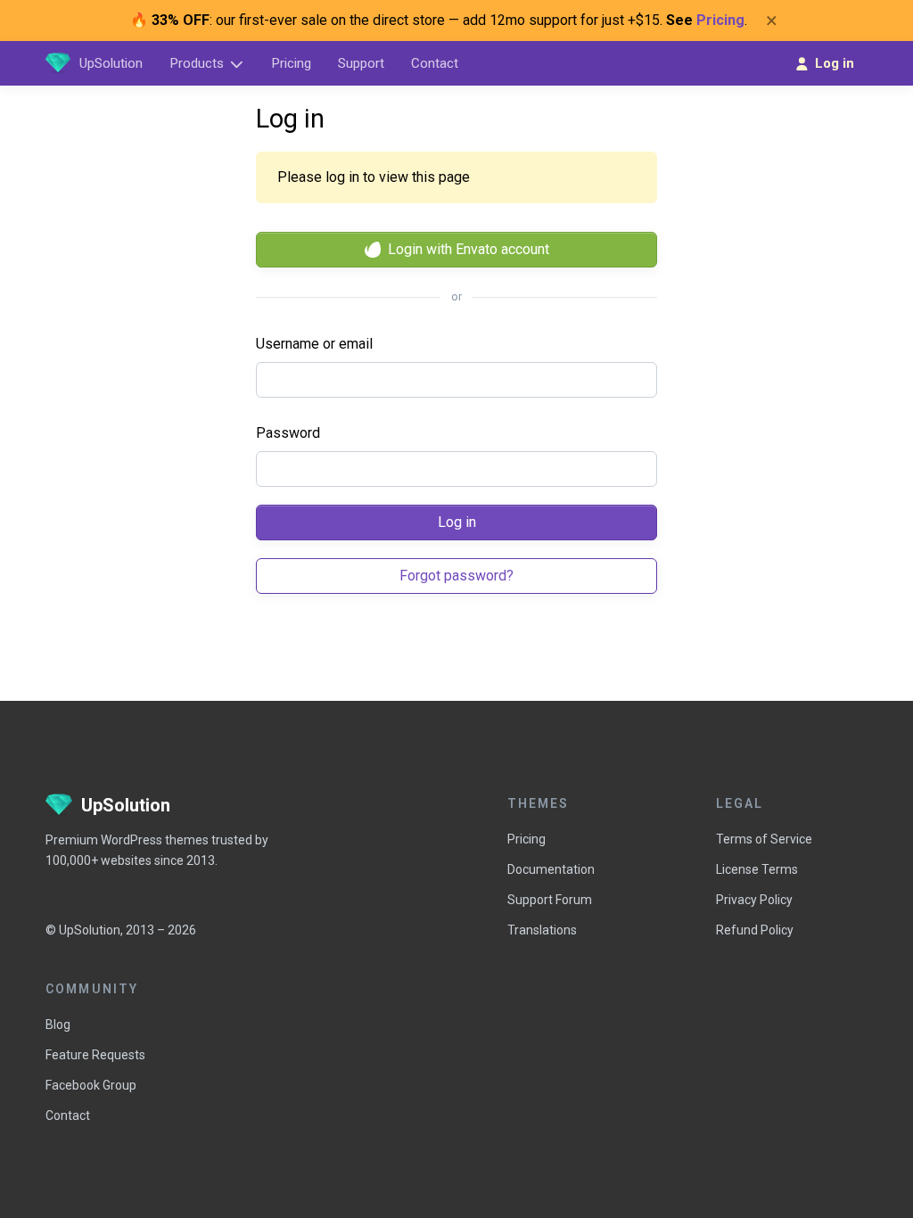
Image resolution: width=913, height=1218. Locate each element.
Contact (67, 1115)
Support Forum (549, 900)
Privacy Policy (754, 900)
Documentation (551, 869)
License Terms (757, 869)
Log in (457, 522)
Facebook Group (90, 1085)
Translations (542, 930)
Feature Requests (95, 1055)
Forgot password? (456, 575)
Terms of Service (764, 839)
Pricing (720, 20)
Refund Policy (755, 930)
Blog (57, 1024)
